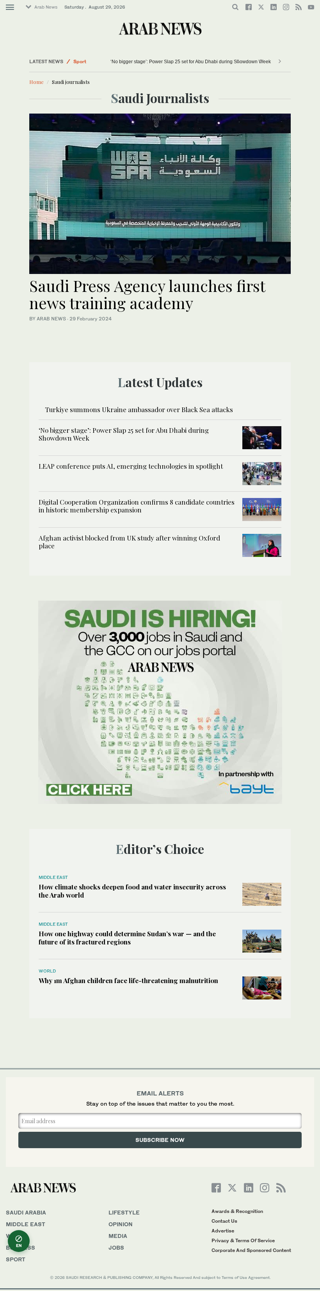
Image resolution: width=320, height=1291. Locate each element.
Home (36, 81)
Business (20, 1247)
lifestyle (124, 1212)
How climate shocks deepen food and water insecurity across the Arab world (132, 890)
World (47, 971)
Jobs (116, 1247)
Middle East (53, 877)
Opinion (120, 1224)
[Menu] (10, 7)
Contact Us (224, 1221)
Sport (79, 61)
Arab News (45, 7)
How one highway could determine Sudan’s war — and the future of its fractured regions (127, 937)
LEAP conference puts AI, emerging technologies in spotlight (131, 466)
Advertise (223, 1231)
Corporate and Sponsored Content (251, 1250)
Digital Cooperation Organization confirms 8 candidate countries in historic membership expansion (137, 506)
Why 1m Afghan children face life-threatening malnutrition (128, 980)
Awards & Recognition (237, 1211)
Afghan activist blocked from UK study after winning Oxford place (129, 541)
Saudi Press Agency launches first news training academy (147, 294)
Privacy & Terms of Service (243, 1240)
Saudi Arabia (26, 1212)
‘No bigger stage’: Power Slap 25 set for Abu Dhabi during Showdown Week (190, 61)
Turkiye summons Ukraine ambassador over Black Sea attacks (139, 409)
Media (117, 1235)
